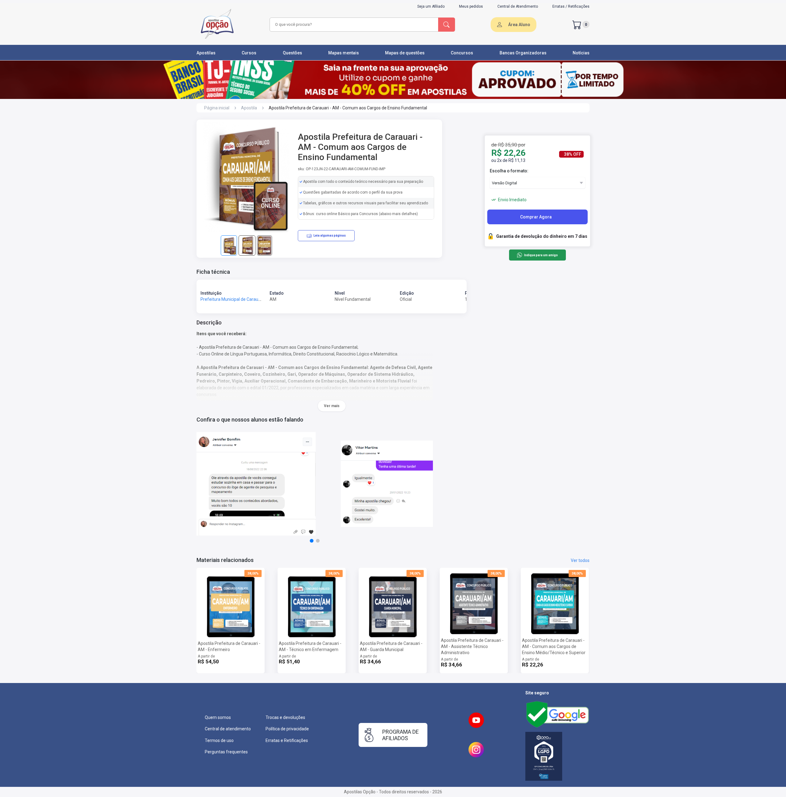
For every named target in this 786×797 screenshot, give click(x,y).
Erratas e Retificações (287, 740)
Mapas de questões (405, 52)
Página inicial (216, 107)
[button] (311, 541)
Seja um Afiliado (431, 6)
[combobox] (353, 24)
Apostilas (206, 52)
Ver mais (332, 406)
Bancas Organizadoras (523, 52)
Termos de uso (219, 740)
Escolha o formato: (509, 170)
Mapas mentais (343, 52)
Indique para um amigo (541, 255)
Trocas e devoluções (285, 717)
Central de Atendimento (517, 6)
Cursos (249, 52)
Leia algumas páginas (329, 235)
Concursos (462, 52)
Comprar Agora (536, 216)
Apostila (249, 107)
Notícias (581, 52)
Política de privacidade (287, 728)
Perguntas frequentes (226, 751)
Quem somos (218, 717)
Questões (292, 52)
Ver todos (580, 560)
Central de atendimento (228, 728)
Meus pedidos (471, 6)
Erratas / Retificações (571, 6)
